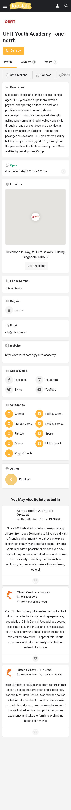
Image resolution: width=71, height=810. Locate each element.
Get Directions (36, 265)
